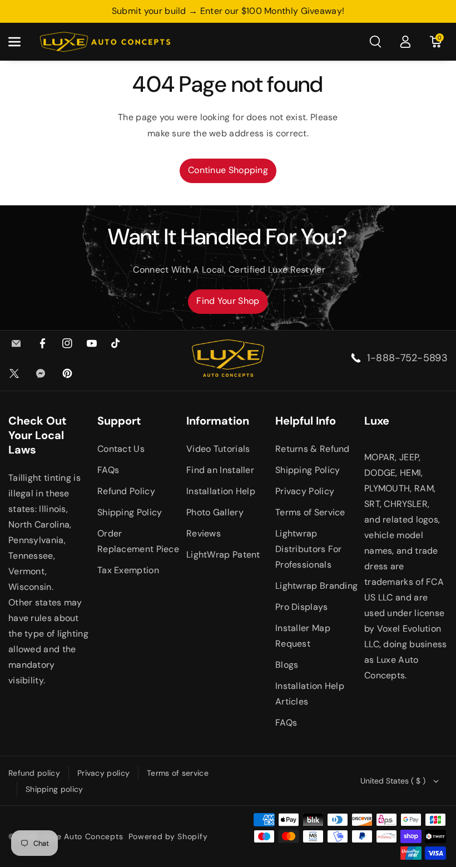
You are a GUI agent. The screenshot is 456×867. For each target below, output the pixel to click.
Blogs (287, 665)
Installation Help (220, 491)
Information (217, 420)
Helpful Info (305, 420)
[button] (20, 41)
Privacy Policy (304, 491)
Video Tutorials (218, 449)
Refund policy (34, 773)
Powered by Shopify (168, 836)
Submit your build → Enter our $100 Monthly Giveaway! (228, 11)
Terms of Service (310, 512)
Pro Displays (301, 607)
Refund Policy (126, 491)
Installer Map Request (302, 635)
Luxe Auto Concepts (83, 836)
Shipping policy (54, 789)
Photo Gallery (215, 512)
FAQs (108, 470)
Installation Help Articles (309, 693)
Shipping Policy (129, 512)
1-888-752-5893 (407, 357)
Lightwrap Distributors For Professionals (308, 549)
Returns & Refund (312, 449)
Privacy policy (103, 773)
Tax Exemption (128, 570)
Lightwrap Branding (316, 586)
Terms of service (178, 773)
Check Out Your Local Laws (37, 435)
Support (119, 420)
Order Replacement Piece (138, 541)
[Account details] (405, 41)
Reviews (203, 533)
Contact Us (121, 449)
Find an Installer (220, 470)
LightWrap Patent (223, 554)
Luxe (376, 420)
